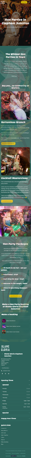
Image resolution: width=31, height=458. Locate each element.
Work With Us (4, 430)
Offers (2, 437)
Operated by (8, 456)
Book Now (24, 2)
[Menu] (29, 2)
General (5, 385)
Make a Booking (4, 442)
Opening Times (7, 380)
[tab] (13, 238)
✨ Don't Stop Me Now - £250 (12, 279)
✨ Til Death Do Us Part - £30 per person (14, 269)
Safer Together (4, 435)
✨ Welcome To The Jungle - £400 (14, 283)
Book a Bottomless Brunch (8, 143)
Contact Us (3, 428)
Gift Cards (3, 432)
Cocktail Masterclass (7, 201)
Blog (2, 444)
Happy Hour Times (8, 418)
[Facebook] (2, 373)
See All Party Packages (15, 296)
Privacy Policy (8, 453)
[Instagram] (5, 373)
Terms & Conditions (15, 453)
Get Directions (5, 368)
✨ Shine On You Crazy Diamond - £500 (14, 289)
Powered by (19, 456)
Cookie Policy (22, 453)
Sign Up (3, 439)
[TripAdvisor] (8, 373)
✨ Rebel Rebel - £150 (9, 274)
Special (5, 413)
